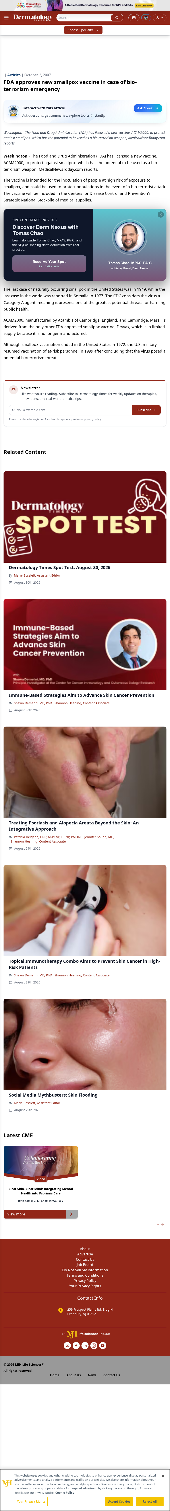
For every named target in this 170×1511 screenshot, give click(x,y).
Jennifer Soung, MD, (99, 837)
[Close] (163, 1476)
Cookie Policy (64, 1493)
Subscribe (144, 410)
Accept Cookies (119, 1501)
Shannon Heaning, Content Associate (82, 703)
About (85, 1248)
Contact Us (85, 1259)
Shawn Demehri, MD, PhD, (33, 703)
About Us (73, 1375)
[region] (85, 1490)
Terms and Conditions (85, 1275)
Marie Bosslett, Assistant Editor (37, 575)
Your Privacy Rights (85, 1285)
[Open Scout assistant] (146, 17)
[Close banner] (164, 6)
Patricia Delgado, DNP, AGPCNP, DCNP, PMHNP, (48, 837)
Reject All (150, 1501)
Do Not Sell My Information (85, 1270)
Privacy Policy (85, 1280)
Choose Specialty (80, 30)
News (92, 1375)
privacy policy (92, 419)
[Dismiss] (161, 214)
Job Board (85, 1264)
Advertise (85, 1254)
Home (54, 1375)
